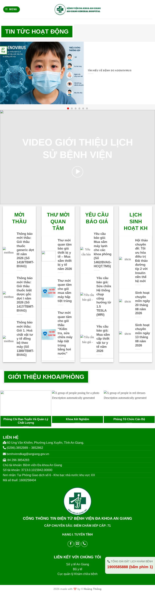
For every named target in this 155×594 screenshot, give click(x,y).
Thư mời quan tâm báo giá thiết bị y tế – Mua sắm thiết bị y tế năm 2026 (65, 255)
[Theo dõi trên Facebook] (70, 544)
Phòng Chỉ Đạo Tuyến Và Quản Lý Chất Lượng (25, 421)
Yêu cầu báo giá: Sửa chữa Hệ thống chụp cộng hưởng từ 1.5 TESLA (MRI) (103, 296)
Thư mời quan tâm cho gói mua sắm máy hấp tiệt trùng (65, 291)
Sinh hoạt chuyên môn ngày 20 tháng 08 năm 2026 (142, 303)
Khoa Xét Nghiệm (77, 419)
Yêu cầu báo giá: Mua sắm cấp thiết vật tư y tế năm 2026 (103, 339)
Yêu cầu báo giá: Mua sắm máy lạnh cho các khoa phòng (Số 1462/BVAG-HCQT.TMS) (103, 250)
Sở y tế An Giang (77, 564)
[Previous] (8, 401)
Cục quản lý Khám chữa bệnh (77, 574)
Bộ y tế (77, 569)
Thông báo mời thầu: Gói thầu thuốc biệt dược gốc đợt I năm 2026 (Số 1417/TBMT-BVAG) (25, 294)
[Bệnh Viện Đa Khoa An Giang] (77, 9)
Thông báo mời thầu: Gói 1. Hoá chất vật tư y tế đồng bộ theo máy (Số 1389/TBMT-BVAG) (25, 339)
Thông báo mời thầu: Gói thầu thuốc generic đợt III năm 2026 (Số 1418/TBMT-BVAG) (25, 250)
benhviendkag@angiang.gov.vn (28, 454)
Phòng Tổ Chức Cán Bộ (129, 419)
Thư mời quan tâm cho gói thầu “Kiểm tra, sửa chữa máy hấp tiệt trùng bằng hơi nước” (65, 333)
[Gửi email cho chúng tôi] (77, 544)
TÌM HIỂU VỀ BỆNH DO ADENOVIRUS (109, 70)
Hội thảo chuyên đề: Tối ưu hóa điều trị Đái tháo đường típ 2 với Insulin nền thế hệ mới (141, 261)
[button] (11, 9)
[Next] (147, 401)
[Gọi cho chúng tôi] (84, 544)
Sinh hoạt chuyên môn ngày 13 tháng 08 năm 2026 (142, 335)
